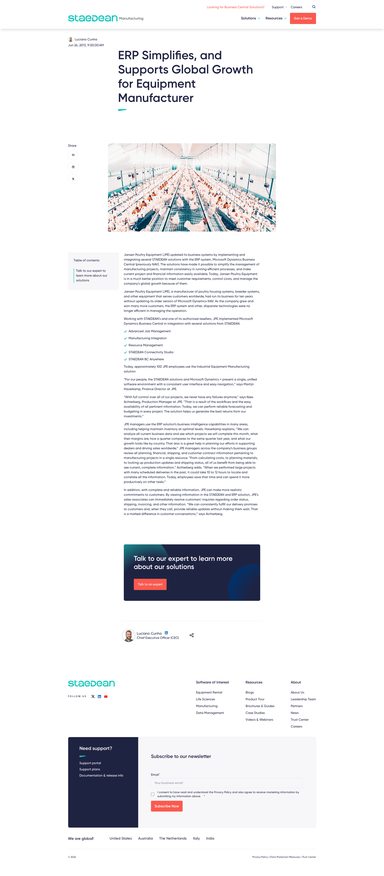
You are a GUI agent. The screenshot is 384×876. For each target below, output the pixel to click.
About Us (297, 692)
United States (121, 838)
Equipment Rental (209, 692)
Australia (145, 838)
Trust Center (300, 719)
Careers (296, 7)
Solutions (248, 18)
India (210, 838)
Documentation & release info (101, 775)
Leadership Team (303, 699)
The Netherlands (173, 838)
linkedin (99, 696)
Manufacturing (207, 706)
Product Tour (255, 699)
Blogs (250, 692)
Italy (196, 838)
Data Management (210, 713)
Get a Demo (303, 18)
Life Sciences (205, 699)
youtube (105, 696)
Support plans (89, 769)
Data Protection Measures (285, 857)
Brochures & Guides (260, 706)
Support (278, 7)
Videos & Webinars (259, 719)
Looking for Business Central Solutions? (236, 7)
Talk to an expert (150, 584)
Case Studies (255, 713)
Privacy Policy (222, 792)
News (295, 713)
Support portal (90, 763)
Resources (274, 18)
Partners (297, 706)
